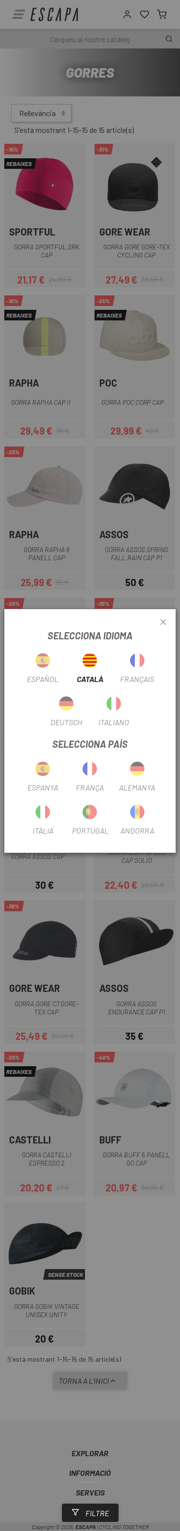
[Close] (163, 622)
